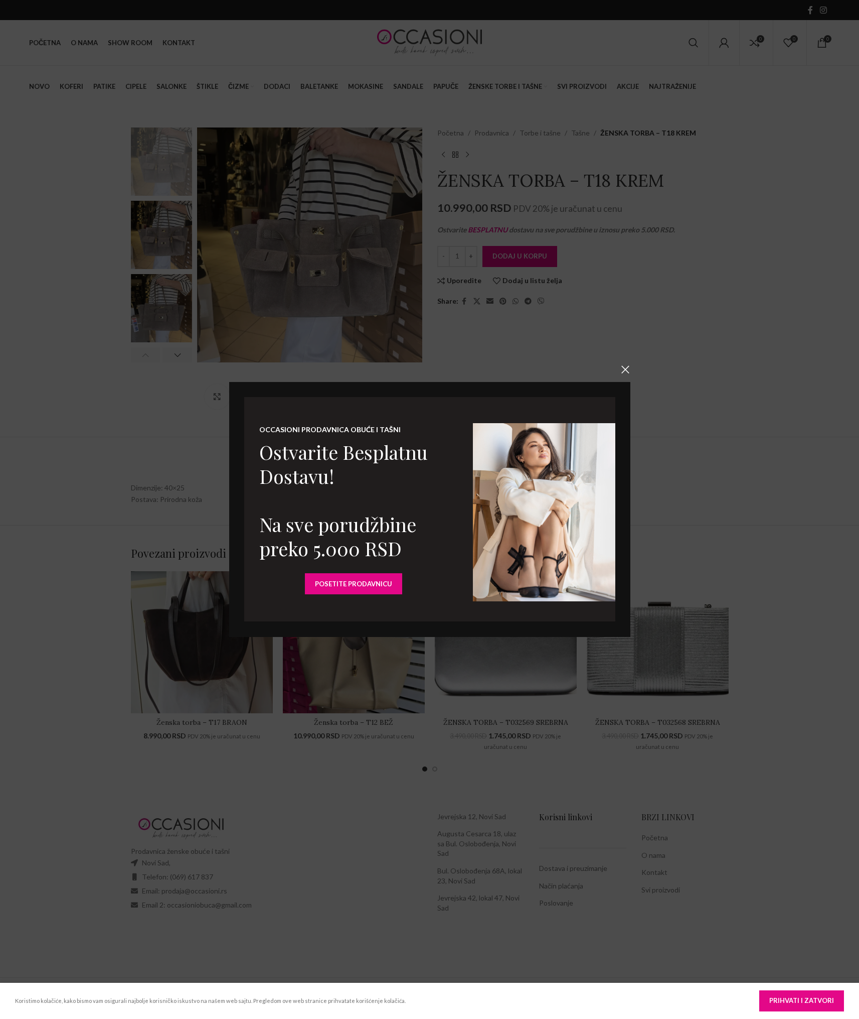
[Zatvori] (625, 369)
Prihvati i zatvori (801, 1000)
